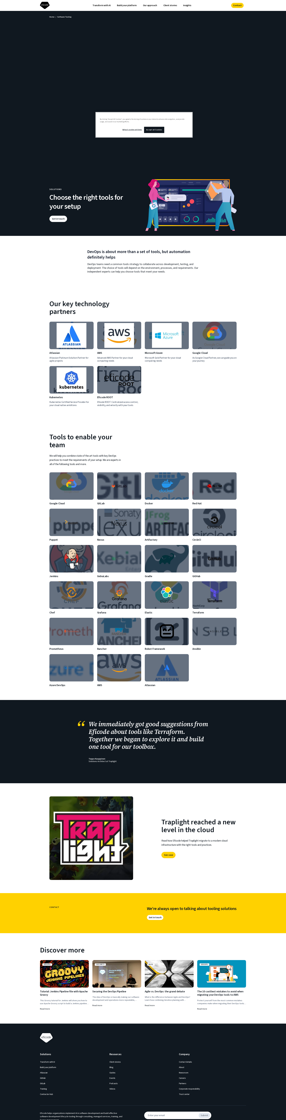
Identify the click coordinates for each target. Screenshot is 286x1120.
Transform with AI (102, 5)
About (181, 1067)
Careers (182, 1078)
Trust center (184, 1094)
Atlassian (44, 1072)
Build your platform (127, 5)
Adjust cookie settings (132, 129)
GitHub (43, 1078)
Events (112, 1078)
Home (51, 17)
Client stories (170, 5)
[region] (144, 125)
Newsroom (183, 1072)
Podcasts (113, 1083)
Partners (182, 1083)
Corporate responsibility (189, 1088)
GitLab (42, 1083)
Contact (237, 5)
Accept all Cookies (154, 130)
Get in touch (58, 218)
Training (43, 1088)
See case (168, 855)
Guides (112, 1072)
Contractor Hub (46, 1094)
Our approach (150, 5)
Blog (111, 1067)
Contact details (185, 1062)
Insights (187, 5)
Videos (112, 1088)
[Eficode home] (45, 5)
